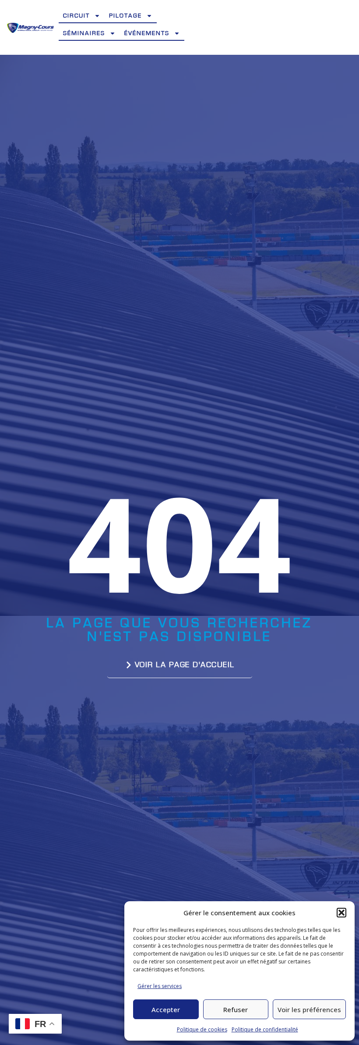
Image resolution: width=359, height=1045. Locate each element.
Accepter (165, 1009)
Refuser (235, 1009)
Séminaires (84, 33)
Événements (146, 33)
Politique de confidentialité (265, 1029)
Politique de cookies (202, 1029)
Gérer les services (159, 986)
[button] (341, 912)
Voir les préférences (309, 1009)
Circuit (76, 16)
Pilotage (125, 16)
